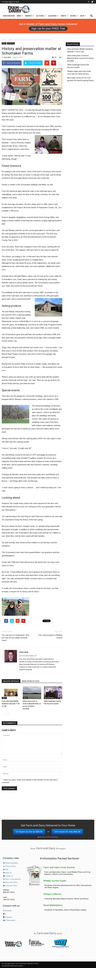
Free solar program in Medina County (50, 636)
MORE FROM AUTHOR (30, 681)
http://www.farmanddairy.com (28, 655)
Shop (82, 16)
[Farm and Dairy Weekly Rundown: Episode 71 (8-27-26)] (11, 692)
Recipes (73, 16)
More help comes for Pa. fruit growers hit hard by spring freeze (80, 79)
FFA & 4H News (49, 698)
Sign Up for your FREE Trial (48, 28)
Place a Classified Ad (12, 879)
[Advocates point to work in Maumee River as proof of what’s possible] (32, 692)
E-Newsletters (10, 920)
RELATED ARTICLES (11, 681)
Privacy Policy (10, 866)
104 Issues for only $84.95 (67, 832)
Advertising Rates (11, 863)
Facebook (8, 911)
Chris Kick (7, 57)
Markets (28, 16)
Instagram (8, 917)
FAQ (6, 869)
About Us (8, 873)
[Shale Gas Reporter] (36, 946)
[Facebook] (88, 1)
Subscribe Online (11, 882)
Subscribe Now (9, 16)
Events (63, 16)
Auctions (40, 16)
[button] (91, 16)
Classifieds (52, 16)
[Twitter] (92, 1)
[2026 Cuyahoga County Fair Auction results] (53, 692)
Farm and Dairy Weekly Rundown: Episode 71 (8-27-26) (11, 703)
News (19, 16)
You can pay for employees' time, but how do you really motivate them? (16, 637)
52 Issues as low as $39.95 (29, 832)
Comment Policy (11, 886)
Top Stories (11, 43)
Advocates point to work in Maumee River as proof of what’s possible (80, 58)
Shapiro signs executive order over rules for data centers (79, 72)
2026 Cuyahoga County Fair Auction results (78, 66)
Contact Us (9, 876)
